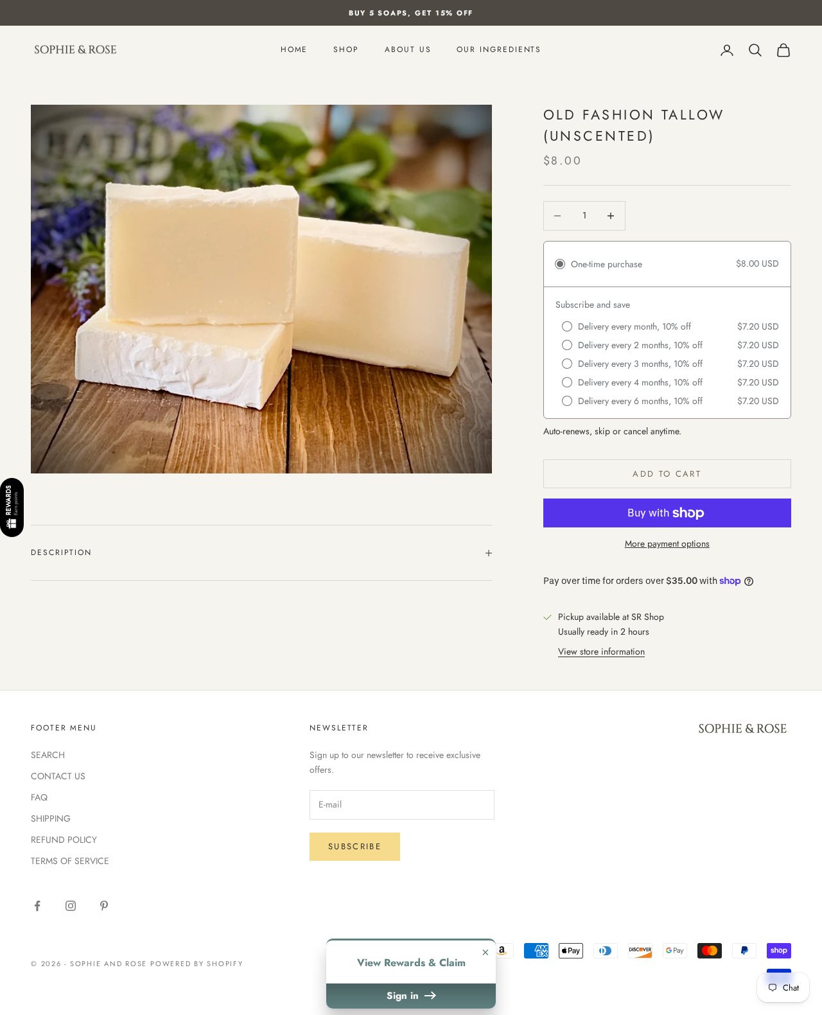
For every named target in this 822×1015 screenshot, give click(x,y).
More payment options (667, 543)
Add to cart (667, 474)
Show (12, 508)
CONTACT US (58, 776)
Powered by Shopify (196, 963)
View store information (601, 651)
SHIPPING (51, 818)
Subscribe (354, 846)
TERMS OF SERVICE (70, 860)
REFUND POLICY (64, 839)
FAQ (39, 797)
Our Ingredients (499, 50)
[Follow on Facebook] (37, 905)
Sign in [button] (404, 996)
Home (294, 50)
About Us (408, 50)
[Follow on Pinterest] (104, 905)
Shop (346, 50)
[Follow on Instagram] (70, 905)
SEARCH (48, 754)
